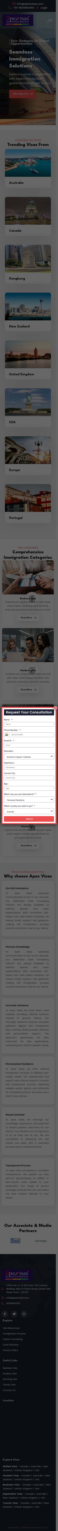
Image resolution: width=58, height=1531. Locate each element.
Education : (9, 751)
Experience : (9, 763)
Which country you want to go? (18, 806)
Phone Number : (11, 730)
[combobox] (7, 735)
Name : (7, 719)
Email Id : (8, 740)
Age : (6, 784)
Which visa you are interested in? (19, 794)
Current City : (10, 773)
